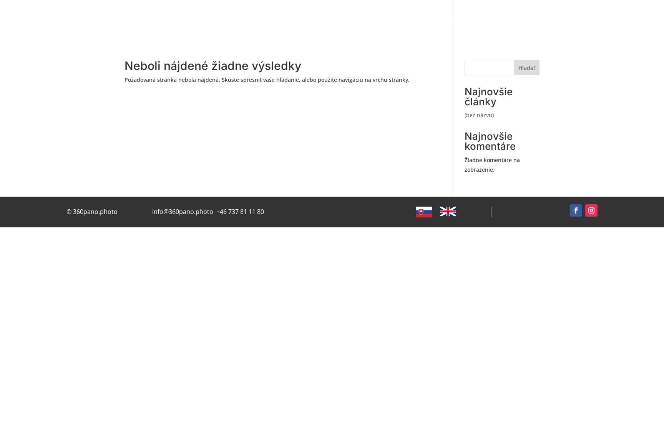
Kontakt (589, 19)
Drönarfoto (456, 19)
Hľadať (526, 67)
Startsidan (236, 19)
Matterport (412, 19)
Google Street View (290, 19)
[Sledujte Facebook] (576, 210)
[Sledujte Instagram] (591, 210)
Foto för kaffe (631, 19)
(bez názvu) (479, 115)
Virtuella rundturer (357, 19)
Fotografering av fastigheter (525, 19)
